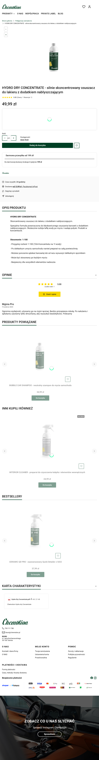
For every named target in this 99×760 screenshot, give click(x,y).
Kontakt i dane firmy (10, 651)
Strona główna (7, 21)
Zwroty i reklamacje (76, 651)
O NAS (4, 654)
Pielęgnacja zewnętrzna (23, 21)
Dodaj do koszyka (38, 145)
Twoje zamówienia (42, 651)
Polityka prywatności (76, 654)
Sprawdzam (49, 734)
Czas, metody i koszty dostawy (14, 673)
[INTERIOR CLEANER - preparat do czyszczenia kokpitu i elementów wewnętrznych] (47, 442)
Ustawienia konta (42, 654)
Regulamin (72, 658)
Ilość (4, 133)
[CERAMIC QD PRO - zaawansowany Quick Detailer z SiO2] (35, 531)
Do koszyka (40, 398)
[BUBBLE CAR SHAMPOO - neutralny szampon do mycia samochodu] (40, 355)
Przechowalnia (41, 658)
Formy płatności (8, 669)
